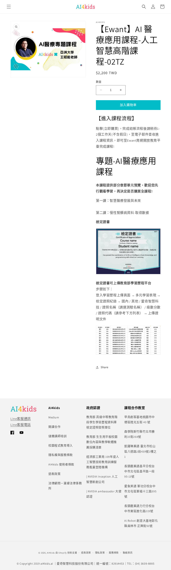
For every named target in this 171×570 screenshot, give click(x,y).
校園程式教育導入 (60, 445)
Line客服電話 (20, 425)
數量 (99, 82)
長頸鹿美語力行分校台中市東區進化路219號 (139, 508)
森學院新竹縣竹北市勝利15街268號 (139, 434)
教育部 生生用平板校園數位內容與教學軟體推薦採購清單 (102, 442)
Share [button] (104, 367)
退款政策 (54, 474)
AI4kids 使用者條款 (61, 464)
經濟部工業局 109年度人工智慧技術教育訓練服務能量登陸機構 (102, 462)
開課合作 (54, 427)
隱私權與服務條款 (60, 455)
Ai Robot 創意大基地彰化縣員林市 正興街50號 (141, 523)
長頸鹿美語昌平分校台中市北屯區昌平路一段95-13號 (139, 471)
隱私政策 (100, 552)
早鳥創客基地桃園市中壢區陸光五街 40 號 (139, 419)
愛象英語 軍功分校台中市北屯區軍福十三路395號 (140, 491)
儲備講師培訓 (57, 436)
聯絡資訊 (128, 552)
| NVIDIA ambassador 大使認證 (103, 493)
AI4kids (51, 552)
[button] (8, 6)
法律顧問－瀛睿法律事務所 (65, 485)
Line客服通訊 (20, 419)
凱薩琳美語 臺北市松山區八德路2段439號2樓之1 (140, 451)
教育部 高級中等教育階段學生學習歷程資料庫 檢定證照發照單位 (102, 422)
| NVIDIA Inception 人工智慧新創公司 (102, 479)
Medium (53, 417)
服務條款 (114, 552)
